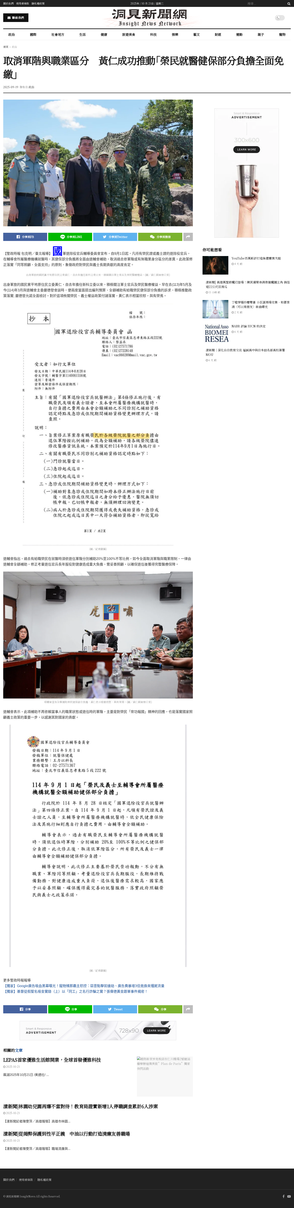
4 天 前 (238, 264)
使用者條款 (22, 3)
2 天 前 (238, 312)
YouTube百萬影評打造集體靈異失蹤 (258, 258)
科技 (153, 34)
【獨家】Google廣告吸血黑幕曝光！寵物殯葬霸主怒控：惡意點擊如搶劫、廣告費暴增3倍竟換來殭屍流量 (83, 986)
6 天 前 (238, 331)
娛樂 (175, 34)
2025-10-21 (12, 1066)
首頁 (5, 46)
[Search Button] (288, 3)
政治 (11, 34)
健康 (104, 34)
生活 (82, 34)
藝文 (196, 34)
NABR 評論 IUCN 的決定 (249, 326)
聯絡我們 (17, 18)
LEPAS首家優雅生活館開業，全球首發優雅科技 (52, 1059)
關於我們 (8, 3)
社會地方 (57, 34)
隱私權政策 (38, 3)
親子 (261, 34)
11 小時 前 (214, 292)
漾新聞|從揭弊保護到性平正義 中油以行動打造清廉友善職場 (66, 1133)
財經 (218, 34)
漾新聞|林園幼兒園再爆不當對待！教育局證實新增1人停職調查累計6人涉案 (80, 1106)
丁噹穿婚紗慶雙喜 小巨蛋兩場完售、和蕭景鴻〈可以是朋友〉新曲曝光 (261, 304)
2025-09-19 (10, 87)
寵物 (282, 34)
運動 (239, 34)
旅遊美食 (128, 34)
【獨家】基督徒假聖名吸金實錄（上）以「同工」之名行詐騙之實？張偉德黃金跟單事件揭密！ (75, 991)
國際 (33, 34)
